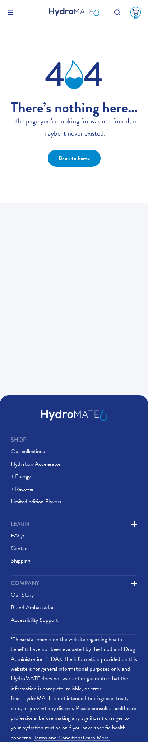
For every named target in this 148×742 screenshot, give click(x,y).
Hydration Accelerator (36, 464)
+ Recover (22, 489)
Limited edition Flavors (36, 501)
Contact (20, 548)
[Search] (117, 12)
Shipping (20, 560)
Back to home (74, 158)
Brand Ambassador (32, 607)
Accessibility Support (34, 620)
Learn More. (72, 737)
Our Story (22, 594)
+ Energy (21, 476)
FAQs (18, 535)
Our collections (28, 451)
